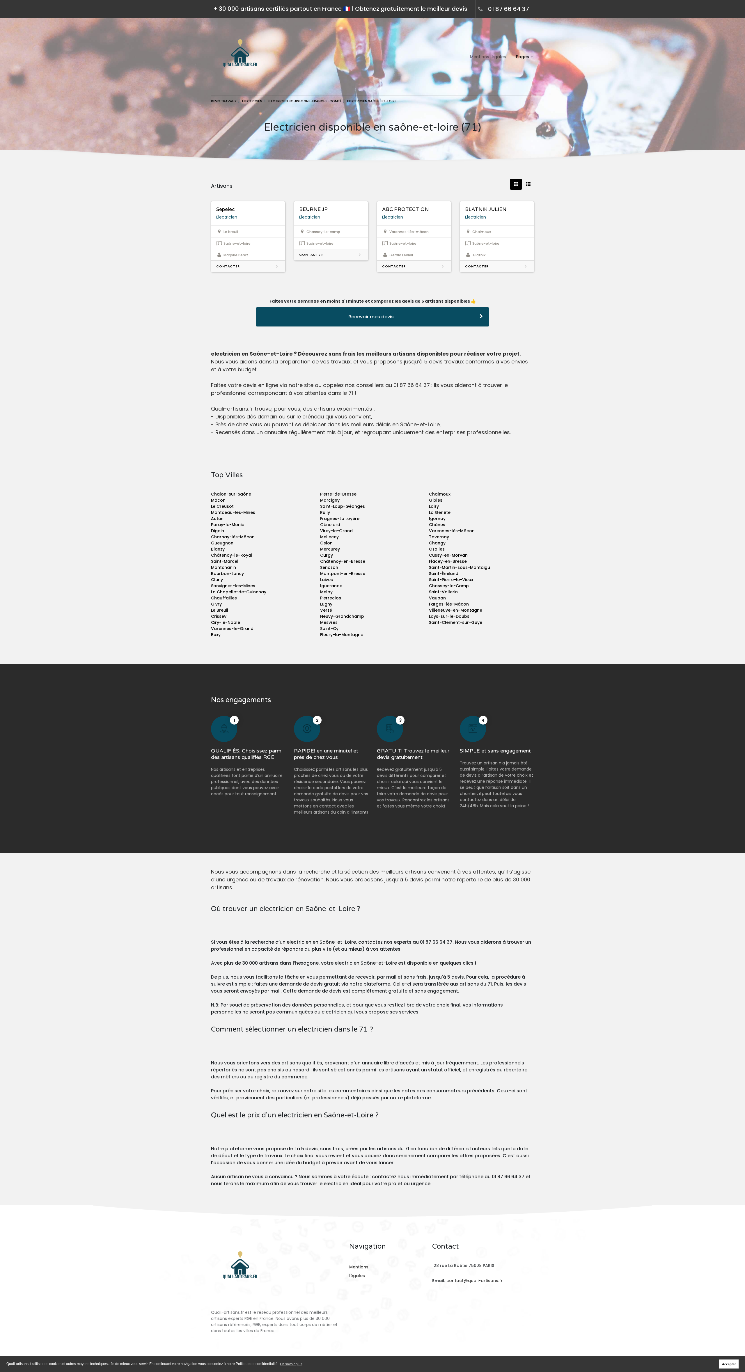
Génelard (330, 525)
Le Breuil (219, 610)
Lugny (326, 604)
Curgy (326, 555)
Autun (217, 518)
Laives (326, 580)
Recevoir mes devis (371, 316)
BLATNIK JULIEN (485, 209)
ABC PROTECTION (405, 209)
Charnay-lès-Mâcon (233, 537)
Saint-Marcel (224, 561)
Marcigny (330, 500)
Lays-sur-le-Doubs (449, 616)
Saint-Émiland (443, 573)
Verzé (326, 610)
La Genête (439, 512)
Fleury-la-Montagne (341, 635)
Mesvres (329, 622)
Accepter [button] (729, 1364)
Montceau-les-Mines (233, 512)
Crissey (218, 616)
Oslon (326, 543)
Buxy (216, 635)
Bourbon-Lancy (227, 573)
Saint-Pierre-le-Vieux (451, 580)
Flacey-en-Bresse (448, 561)
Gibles (435, 500)
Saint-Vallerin (443, 592)
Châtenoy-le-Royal (231, 555)
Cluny (217, 580)
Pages (522, 57)
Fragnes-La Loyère (339, 518)
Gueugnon (222, 543)
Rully (325, 512)
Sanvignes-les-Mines (233, 586)
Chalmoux (439, 494)
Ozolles (437, 549)
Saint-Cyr (330, 628)
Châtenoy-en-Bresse (342, 561)
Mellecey (329, 537)
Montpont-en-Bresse (342, 573)
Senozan (329, 567)
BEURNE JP (313, 209)
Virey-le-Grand (336, 531)
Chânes (437, 525)
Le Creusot (222, 506)
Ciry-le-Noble (225, 622)
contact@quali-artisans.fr (474, 1281)
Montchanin (223, 567)
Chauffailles (224, 598)
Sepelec (225, 209)
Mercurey (330, 549)
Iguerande (331, 586)
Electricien (226, 217)
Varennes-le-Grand (232, 628)
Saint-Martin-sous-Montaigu (459, 567)
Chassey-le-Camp (449, 586)
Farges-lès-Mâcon (449, 604)
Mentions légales (488, 57)
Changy (437, 543)
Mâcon (218, 500)
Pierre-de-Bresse (338, 494)
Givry (216, 604)
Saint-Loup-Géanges (342, 506)
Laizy (434, 506)
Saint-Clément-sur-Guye (455, 622)
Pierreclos (330, 598)
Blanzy (218, 549)
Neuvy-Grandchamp (342, 616)
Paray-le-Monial (228, 525)
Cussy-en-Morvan (448, 555)
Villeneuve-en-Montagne (455, 610)
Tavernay (439, 537)
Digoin (217, 531)
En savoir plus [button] (291, 1364)
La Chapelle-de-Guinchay (238, 592)
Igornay (437, 518)
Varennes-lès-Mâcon (452, 531)
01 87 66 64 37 (508, 9)
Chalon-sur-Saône (231, 494)
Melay (326, 592)
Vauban (437, 598)
